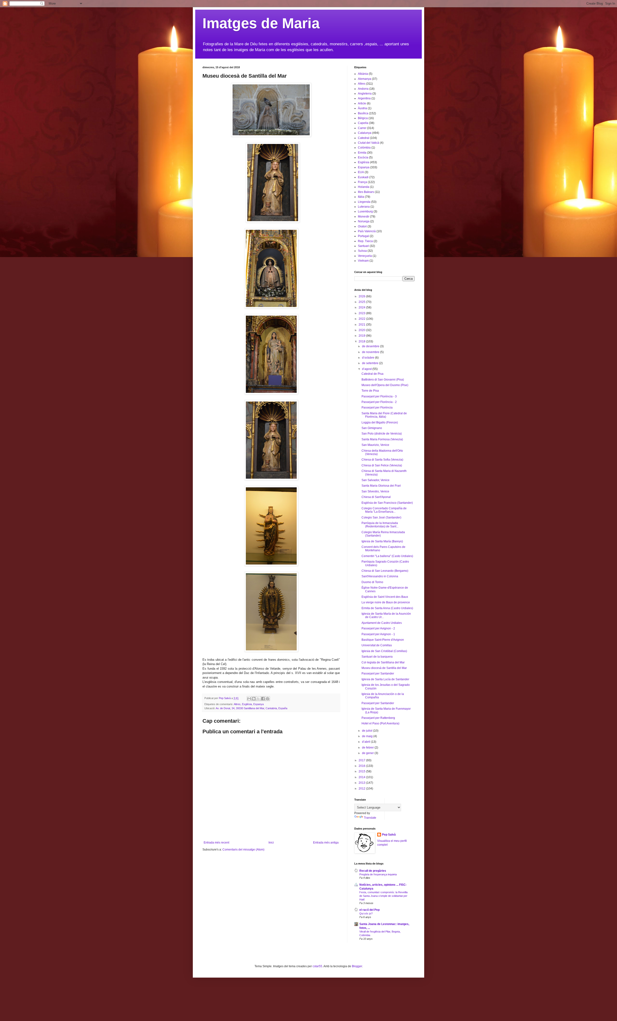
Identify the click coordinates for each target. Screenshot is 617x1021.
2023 (362, 313)
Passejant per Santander (378, 673)
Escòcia (363, 157)
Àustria (362, 108)
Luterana (364, 206)
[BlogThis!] (253, 698)
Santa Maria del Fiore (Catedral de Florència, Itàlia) (384, 415)
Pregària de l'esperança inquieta (378, 874)
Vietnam (363, 260)
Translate (370, 817)
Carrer (362, 128)
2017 (362, 760)
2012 (362, 788)
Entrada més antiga (326, 842)
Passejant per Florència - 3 (379, 396)
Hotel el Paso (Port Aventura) (380, 723)
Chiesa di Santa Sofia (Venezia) (382, 459)
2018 (362, 341)
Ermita (362, 152)
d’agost (367, 369)
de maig (367, 736)
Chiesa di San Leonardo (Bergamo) (385, 570)
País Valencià (367, 231)
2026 (362, 296)
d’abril (366, 741)
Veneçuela (365, 256)
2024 (362, 307)
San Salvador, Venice (375, 480)
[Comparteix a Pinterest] (267, 698)
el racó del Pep (369, 910)
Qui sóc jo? (366, 913)
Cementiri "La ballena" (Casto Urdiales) (387, 556)
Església (247, 704)
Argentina (364, 98)
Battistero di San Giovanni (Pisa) (383, 379)
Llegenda (364, 202)
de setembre (370, 363)
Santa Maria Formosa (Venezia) (382, 439)
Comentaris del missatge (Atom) (243, 849)
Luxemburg (365, 211)
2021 (362, 324)
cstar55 (317, 966)
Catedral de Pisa (372, 373)
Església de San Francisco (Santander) (387, 502)
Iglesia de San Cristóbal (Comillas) (384, 651)
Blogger (357, 966)
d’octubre (368, 357)
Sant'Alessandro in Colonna (380, 576)
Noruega (363, 221)
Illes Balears (366, 192)
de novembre (371, 352)
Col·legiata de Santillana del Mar (383, 662)
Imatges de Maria (261, 23)
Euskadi (363, 177)
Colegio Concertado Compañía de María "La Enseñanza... (384, 510)
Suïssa (362, 250)
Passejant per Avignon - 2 (378, 628)
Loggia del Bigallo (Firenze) (380, 422)
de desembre (371, 346)
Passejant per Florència (377, 407)
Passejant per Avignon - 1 (378, 634)
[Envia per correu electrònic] (249, 698)
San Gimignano (372, 428)
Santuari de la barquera (377, 656)
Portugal (363, 236)
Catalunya (364, 133)
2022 (362, 318)
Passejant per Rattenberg (378, 718)
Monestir (363, 216)
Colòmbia (364, 147)
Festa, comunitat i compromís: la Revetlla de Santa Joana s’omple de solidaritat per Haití (383, 896)
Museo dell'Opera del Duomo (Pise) (385, 385)
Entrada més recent (216, 842)
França (362, 182)
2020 (362, 330)
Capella (363, 123)
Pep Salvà (389, 834)
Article (362, 103)
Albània (363, 73)
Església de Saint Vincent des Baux (385, 597)
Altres (237, 704)
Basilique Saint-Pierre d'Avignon (383, 639)
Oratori (362, 226)
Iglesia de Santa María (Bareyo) (382, 541)
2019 (362, 335)
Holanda (363, 187)
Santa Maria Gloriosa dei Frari (381, 485)
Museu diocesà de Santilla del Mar (384, 668)
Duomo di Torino (372, 582)
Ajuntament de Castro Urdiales (382, 623)
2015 (362, 771)
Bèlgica (363, 118)
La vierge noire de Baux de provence (386, 602)
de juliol (367, 730)
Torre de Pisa (370, 390)
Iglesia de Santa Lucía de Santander (385, 679)
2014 (362, 777)
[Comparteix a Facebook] (263, 698)
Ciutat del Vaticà (368, 142)
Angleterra (365, 93)
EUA (361, 172)
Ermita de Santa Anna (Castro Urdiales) (387, 608)
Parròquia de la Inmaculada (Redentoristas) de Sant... (380, 524)
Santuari (363, 246)
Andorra (363, 88)
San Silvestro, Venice (375, 491)
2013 (362, 782)
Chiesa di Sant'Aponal (376, 497)
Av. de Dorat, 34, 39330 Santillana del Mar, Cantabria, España (251, 708)
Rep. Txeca (365, 241)
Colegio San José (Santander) (381, 517)
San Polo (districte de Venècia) (382, 433)
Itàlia (361, 196)
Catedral (363, 138)
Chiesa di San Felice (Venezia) (382, 465)
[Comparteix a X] (258, 698)
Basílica (363, 113)
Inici (271, 842)
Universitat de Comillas (377, 645)
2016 (362, 766)
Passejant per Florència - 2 (379, 402)
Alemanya (364, 79)
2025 (362, 302)
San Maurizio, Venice (375, 445)
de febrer (368, 747)
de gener (368, 753)
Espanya (258, 704)
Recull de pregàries (372, 870)
